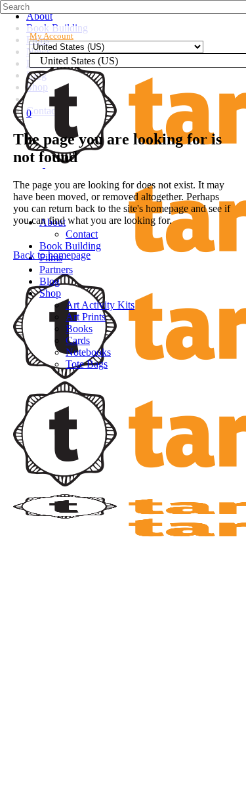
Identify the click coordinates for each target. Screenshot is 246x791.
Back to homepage (52, 255)
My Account (51, 36)
